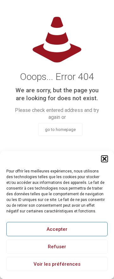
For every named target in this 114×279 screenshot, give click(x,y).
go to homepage (60, 129)
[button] (104, 159)
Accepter (57, 229)
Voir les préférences (57, 264)
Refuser (57, 247)
